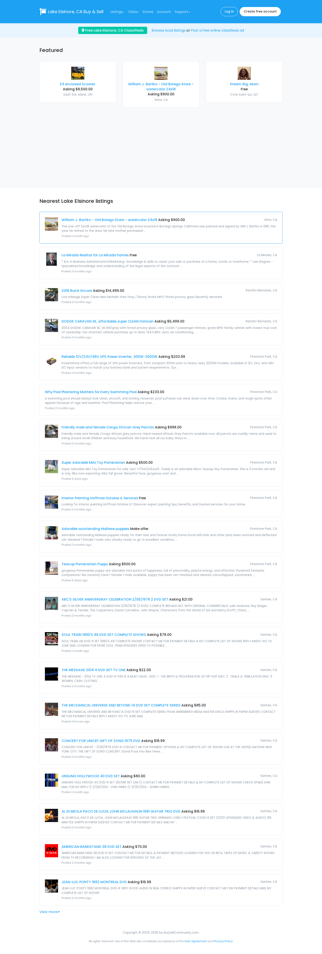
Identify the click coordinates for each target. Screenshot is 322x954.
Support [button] (181, 11)
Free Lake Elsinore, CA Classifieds (114, 30)
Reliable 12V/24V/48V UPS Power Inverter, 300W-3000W (109, 356)
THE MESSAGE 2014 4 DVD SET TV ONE (94, 670)
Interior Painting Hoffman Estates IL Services (100, 498)
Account (164, 11)
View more (48, 911)
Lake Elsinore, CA (75, 12)
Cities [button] (132, 11)
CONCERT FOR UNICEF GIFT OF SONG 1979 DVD (101, 740)
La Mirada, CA (267, 255)
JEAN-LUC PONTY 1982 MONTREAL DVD (94, 882)
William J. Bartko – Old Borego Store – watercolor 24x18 (109, 220)
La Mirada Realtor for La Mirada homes (95, 255)
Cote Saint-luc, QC (244, 95)
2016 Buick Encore (77, 290)
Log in (229, 11)
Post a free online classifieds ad (217, 30)
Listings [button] (116, 11)
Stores (147, 11)
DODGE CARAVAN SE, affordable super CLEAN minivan (108, 321)
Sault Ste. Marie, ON (77, 95)
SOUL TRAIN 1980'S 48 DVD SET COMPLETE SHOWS (104, 634)
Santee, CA (268, 599)
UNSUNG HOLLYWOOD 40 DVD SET (91, 776)
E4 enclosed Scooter (77, 84)
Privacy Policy (223, 941)
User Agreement (195, 941)
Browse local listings (169, 30)
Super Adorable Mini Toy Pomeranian (93, 462)
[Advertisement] (161, 145)
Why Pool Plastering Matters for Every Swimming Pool (91, 392)
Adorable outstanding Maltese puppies (95, 528)
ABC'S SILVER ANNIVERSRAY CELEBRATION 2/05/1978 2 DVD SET (115, 599)
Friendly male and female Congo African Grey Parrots (108, 427)
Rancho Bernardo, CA (261, 290)
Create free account (260, 11)
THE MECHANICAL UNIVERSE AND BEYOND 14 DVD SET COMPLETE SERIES (121, 705)
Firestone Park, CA (263, 357)
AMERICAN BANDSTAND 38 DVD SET (92, 846)
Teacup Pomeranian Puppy (85, 564)
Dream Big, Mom (244, 84)
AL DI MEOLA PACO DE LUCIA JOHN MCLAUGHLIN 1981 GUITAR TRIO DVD (121, 811)
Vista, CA (161, 100)
